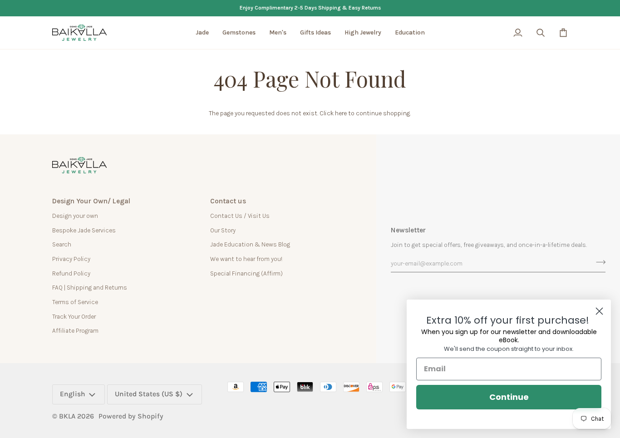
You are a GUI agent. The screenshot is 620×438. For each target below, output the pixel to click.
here (341, 113)
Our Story (223, 230)
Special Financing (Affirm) (246, 273)
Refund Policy (71, 273)
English (72, 394)
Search (61, 244)
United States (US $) (148, 394)
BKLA (67, 416)
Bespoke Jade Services (84, 230)
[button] (202, 32)
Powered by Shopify (130, 416)
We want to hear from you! (246, 258)
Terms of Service (75, 301)
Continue (509, 397)
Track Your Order (74, 316)
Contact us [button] (228, 201)
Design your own (75, 215)
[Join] (597, 262)
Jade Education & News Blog (250, 244)
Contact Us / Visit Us (240, 215)
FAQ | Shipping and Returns (89, 287)
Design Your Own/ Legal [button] (91, 201)
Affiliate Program (75, 330)
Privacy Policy (71, 258)
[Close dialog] (599, 311)
